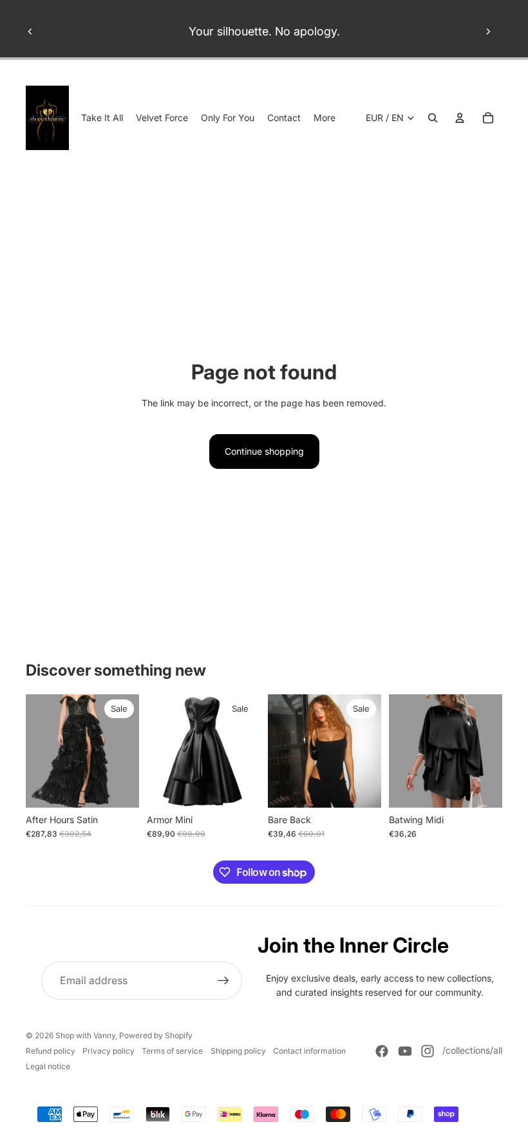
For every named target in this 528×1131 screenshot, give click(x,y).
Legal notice (48, 1066)
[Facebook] (382, 1051)
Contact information (309, 1051)
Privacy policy (108, 1051)
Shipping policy (238, 1051)
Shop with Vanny (85, 1035)
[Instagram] (427, 1051)
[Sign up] (223, 980)
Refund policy (50, 1051)
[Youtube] (405, 1051)
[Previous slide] (30, 31)
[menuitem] (324, 118)
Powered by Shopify (156, 1035)
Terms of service (172, 1051)
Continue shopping (264, 451)
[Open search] (433, 118)
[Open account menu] (460, 118)
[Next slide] (488, 31)
